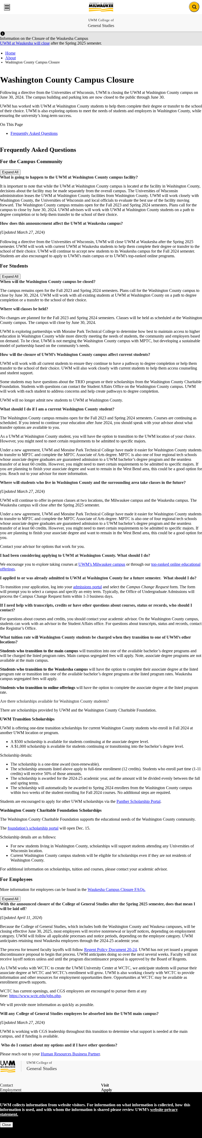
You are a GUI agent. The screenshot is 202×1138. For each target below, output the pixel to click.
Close (6, 1125)
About (10, 58)
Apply (106, 1090)
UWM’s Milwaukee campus (101, 564)
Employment (10, 1090)
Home (10, 53)
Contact (6, 1085)
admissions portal (87, 587)
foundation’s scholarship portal (33, 828)
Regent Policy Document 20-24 (110, 949)
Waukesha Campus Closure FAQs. (116, 889)
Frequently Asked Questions (34, 133)
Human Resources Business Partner (70, 1054)
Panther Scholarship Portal (138, 801)
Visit (105, 1085)
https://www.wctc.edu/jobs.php (35, 995)
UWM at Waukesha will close (25, 43)
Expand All (10, 172)
